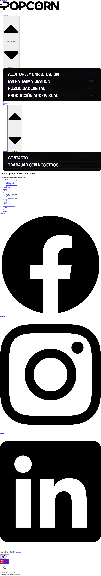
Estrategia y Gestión (10, 182)
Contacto (5, 190)
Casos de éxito (6, 187)
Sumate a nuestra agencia (9, 206)
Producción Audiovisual (11, 185)
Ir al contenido (3, 0)
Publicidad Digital (10, 183)
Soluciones (5, 179)
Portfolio (5, 186)
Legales (5, 207)
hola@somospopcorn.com (15, 552)
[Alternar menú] (0, 12)
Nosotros (5, 189)
